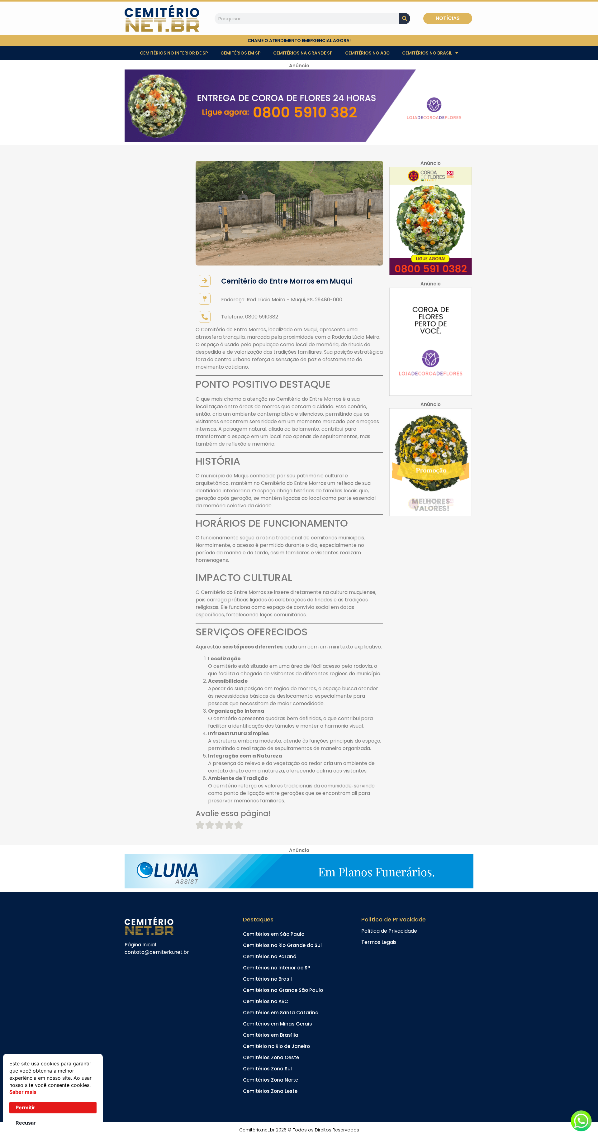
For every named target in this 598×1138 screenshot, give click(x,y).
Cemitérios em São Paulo (273, 934)
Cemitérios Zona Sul (267, 1068)
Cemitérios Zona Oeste (271, 1057)
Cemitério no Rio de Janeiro (276, 1046)
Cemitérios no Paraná (270, 956)
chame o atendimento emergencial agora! (299, 40)
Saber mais (22, 1092)
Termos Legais (378, 942)
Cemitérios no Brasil (427, 53)
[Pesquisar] (404, 18)
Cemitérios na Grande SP (303, 53)
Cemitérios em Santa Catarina (281, 1012)
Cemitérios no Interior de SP (174, 53)
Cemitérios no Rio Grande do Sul (282, 945)
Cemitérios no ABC (367, 53)
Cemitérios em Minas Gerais (277, 1024)
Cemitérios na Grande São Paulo (283, 990)
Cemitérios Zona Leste (270, 1091)
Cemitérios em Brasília (270, 1035)
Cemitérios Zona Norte (270, 1080)
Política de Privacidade (389, 931)
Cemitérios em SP (241, 53)
